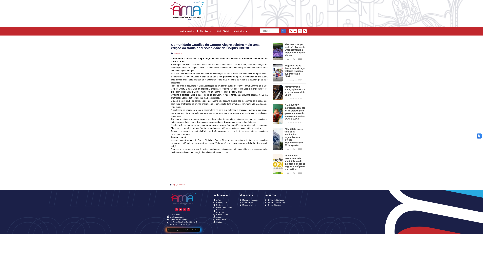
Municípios (239, 31)
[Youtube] (295, 31)
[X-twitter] (300, 31)
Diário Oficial (222, 31)
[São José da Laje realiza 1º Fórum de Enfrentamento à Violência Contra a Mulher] (278, 51)
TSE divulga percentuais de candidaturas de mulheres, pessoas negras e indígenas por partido (295, 162)
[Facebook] (305, 31)
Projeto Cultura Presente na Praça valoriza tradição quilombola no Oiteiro (295, 71)
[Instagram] (291, 31)
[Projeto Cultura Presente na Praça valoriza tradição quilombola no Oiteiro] (278, 72)
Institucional (186, 31)
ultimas (182, 185)
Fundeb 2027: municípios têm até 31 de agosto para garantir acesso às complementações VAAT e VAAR (295, 112)
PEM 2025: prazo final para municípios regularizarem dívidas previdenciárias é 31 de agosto (294, 137)
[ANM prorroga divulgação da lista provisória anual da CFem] (278, 92)
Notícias (204, 31)
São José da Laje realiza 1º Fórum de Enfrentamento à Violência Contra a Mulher (295, 50)
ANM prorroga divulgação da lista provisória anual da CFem (295, 90)
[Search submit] (283, 31)
